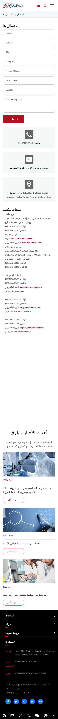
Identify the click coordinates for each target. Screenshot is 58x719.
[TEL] (29, 715)
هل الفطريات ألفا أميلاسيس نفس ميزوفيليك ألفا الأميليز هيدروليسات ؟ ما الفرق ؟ (27, 490)
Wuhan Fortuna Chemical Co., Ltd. (28, 686)
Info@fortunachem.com (30, 242)
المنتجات (9, 615)
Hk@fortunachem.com (30, 307)
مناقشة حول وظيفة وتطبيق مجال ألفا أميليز (24, 595)
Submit (13, 119)
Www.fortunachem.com (22, 238)
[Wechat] (37, 715)
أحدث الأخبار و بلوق (29, 432)
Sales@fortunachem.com (31, 287)
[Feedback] (45, 715)
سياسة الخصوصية (23, 693)
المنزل (8, 14)
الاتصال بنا (19, 14)
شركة (8, 624)
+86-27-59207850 (22, 673)
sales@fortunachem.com (37, 168)
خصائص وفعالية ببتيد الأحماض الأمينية (21, 543)
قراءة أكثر (13, 500)
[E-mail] (12, 715)
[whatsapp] (21, 715)
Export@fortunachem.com (32, 328)
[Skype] (4, 715)
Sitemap (8, 693)
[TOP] (54, 715)
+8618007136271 (38, 673)
